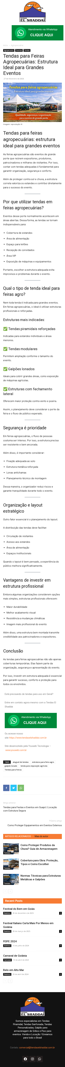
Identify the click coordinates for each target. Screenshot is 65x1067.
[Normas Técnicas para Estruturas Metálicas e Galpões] (11, 879)
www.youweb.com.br (16, 750)
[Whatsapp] (39, 1059)
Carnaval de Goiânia (15, 955)
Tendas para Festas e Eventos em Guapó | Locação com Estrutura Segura (30, 809)
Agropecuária (17, 45)
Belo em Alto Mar (13, 970)
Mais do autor (41, 836)
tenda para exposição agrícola (34, 766)
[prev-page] (5, 891)
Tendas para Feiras (13, 769)
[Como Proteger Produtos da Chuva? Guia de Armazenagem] (11, 848)
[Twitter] (13, 788)
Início (5, 45)
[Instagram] (32, 1059)
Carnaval (7, 960)
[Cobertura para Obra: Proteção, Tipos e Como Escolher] (11, 864)
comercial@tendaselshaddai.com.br (37, 1047)
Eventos (19, 50)
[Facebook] (6, 788)
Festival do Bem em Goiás (19, 908)
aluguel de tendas (21, 762)
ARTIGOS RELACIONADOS (18, 836)
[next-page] (10, 891)
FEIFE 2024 (10, 941)
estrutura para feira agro (43, 762)
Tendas (27, 50)
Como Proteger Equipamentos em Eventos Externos (35, 825)
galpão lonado (11, 766)
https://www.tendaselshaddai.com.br (28, 737)
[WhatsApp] (21, 788)
